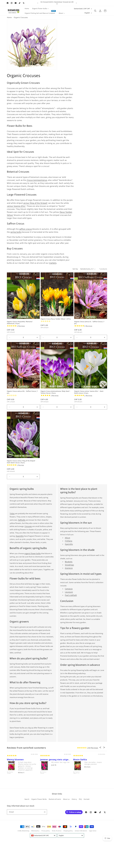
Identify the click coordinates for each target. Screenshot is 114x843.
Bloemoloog (25, 831)
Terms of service (56, 831)
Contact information (81, 831)
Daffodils (21, 520)
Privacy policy (46, 831)
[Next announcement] (76, 3)
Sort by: (75, 269)
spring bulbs (15, 232)
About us (66, 799)
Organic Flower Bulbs (39, 799)
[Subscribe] (44, 812)
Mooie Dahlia (80, 759)
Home (9, 17)
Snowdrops (69, 565)
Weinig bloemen (15, 759)
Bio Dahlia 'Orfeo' (10, 772)
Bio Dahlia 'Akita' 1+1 (76, 772)
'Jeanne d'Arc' (16, 206)
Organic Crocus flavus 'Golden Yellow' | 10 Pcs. (56, 319)
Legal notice (92, 831)
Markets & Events (55, 799)
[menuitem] (27, 8)
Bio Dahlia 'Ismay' (43, 772)
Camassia (69, 589)
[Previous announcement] (37, 3)
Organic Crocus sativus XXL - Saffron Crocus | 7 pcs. (22, 392)
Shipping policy (68, 831)
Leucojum (69, 592)
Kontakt (87, 799)
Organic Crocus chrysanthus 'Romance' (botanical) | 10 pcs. (20, 322)
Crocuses (28, 526)
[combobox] (43, 835)
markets (52, 263)
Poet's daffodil (71, 595)
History (74, 799)
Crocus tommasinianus (37, 180)
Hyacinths (20, 536)
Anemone (69, 568)
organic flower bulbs (32, 553)
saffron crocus (25, 229)
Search (26, 799)
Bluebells (68, 562)
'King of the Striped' (35, 203)
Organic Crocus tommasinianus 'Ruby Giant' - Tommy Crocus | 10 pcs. (56, 392)
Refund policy (35, 831)
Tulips (12, 513)
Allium (67, 538)
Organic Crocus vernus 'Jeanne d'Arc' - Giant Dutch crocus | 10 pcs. (88, 392)
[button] (95, 10)
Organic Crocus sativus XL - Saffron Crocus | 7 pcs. (89, 322)
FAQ (80, 799)
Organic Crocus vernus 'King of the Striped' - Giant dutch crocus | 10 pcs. (21, 462)
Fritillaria (68, 541)
